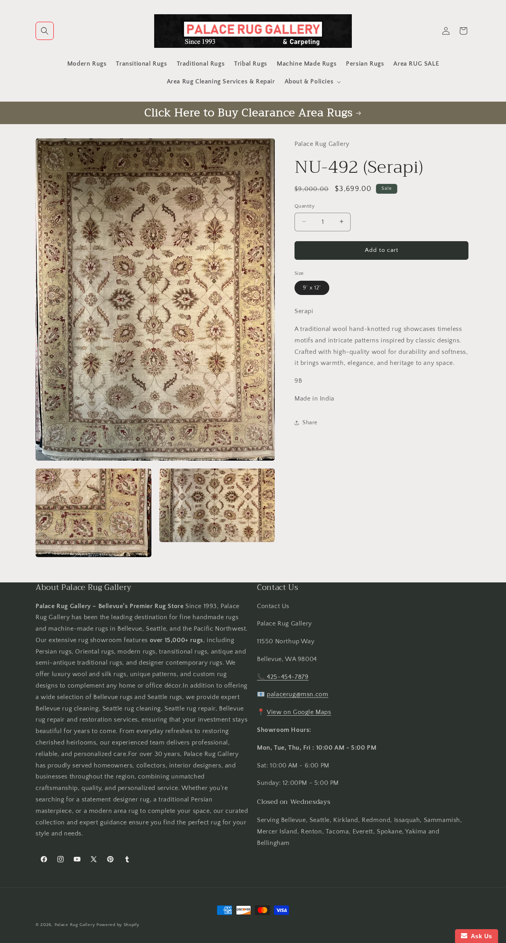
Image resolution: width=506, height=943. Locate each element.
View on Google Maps (299, 712)
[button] (44, 31)
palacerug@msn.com (297, 694)
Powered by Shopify (118, 924)
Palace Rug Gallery (75, 924)
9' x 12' (312, 287)
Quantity (305, 205)
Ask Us (479, 936)
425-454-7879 (287, 676)
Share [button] (309, 422)
